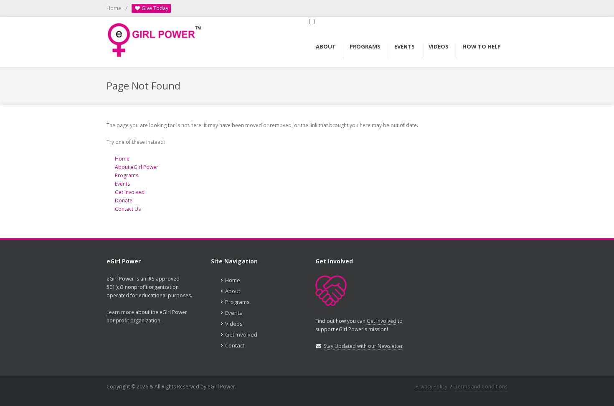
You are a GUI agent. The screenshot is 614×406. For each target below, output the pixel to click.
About (232, 291)
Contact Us (128, 208)
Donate (123, 200)
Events (122, 183)
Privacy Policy (431, 386)
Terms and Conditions (481, 386)
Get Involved (130, 192)
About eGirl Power (136, 167)
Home (114, 8)
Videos (234, 323)
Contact (234, 345)
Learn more (120, 312)
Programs (126, 175)
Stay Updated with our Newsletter (363, 346)
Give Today (154, 8)
